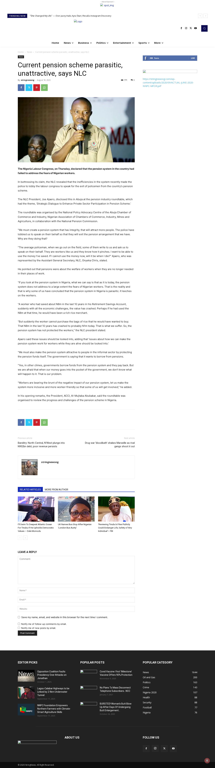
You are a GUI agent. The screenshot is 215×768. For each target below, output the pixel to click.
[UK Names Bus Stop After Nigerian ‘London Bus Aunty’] (76, 509)
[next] (205, 16)
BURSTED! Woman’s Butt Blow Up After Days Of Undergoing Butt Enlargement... (116, 707)
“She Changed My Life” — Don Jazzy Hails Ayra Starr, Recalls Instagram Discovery (70, 15)
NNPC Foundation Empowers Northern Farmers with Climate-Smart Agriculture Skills (54, 708)
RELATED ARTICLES (30, 489)
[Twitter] (190, 28)
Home (21, 52)
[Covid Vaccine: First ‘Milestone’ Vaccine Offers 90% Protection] (88, 676)
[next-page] (25, 538)
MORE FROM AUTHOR (56, 489)
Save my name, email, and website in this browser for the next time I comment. (64, 617)
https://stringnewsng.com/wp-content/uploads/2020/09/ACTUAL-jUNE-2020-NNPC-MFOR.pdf (168, 82)
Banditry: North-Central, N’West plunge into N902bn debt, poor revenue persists (41, 444)
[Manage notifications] (207, 760)
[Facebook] (181, 28)
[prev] (200, 16)
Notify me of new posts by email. (38, 628)
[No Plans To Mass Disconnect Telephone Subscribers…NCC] (88, 692)
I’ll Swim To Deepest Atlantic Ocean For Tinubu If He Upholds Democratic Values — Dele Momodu (36, 527)
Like (193, 58)
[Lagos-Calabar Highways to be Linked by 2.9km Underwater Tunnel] (26, 692)
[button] (204, 28)
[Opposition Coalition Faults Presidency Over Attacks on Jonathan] (26, 676)
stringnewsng (27, 80)
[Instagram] (186, 28)
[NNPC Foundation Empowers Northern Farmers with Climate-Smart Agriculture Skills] (26, 709)
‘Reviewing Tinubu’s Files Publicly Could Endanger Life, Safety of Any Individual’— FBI (115, 527)
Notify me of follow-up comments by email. (44, 624)
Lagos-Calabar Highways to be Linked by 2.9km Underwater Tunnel (53, 691)
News (29, 52)
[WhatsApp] (44, 87)
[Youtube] (195, 28)
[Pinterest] (36, 87)
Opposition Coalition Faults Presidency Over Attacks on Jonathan (52, 675)
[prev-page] (20, 538)
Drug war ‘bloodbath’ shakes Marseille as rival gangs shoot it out (110, 444)
